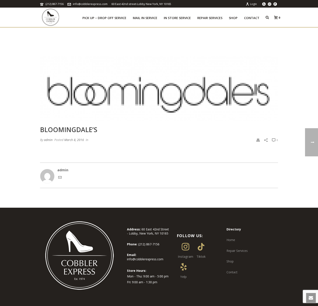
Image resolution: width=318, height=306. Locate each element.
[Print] (258, 140)
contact (251, 18)
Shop (233, 18)
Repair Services (209, 18)
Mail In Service (145, 18)
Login (253, 4)
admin (48, 140)
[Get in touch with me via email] (60, 177)
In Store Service (177, 18)
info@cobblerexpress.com (90, 4)
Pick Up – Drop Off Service (104, 18)
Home (230, 240)
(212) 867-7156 (54, 4)
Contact (232, 272)
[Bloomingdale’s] (159, 88)
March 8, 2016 (74, 140)
